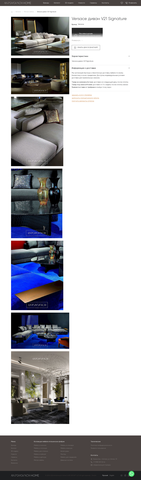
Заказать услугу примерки (82, 95)
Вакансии (14, 463)
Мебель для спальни (41, 451)
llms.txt (94, 475)
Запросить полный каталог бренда (85, 98)
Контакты (105, 3)
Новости (81, 3)
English (112, 475)
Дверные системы (66, 460)
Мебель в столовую (67, 445)
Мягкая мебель (39, 460)
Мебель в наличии (40, 445)
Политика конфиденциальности (101, 445)
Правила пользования (98, 448)
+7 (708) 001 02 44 (99, 462)
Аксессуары (64, 451)
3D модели (69, 3)
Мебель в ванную (66, 448)
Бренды (46, 3)
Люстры (63, 454)
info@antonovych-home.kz (102, 465)
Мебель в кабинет (40, 454)
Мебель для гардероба (68, 457)
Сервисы (93, 3)
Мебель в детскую (40, 457)
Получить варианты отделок (83, 101)
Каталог (57, 3)
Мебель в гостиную (40, 448)
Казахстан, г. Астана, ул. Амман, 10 (105, 459)
